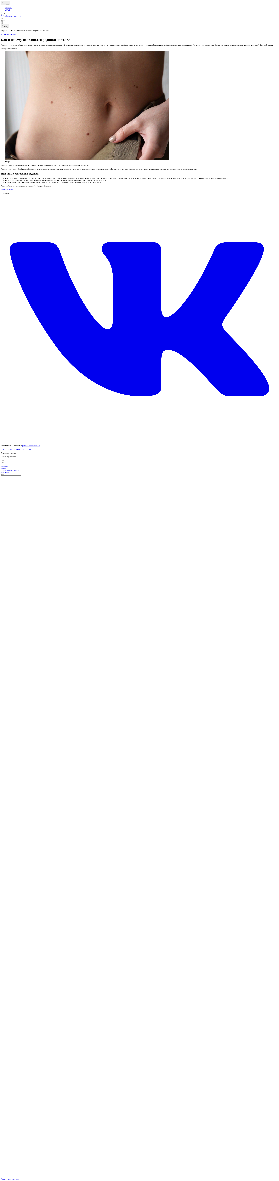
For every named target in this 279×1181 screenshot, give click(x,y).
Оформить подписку (13, 16)
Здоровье (14, 34)
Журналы (8, 8)
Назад (6, 4)
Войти (3, 16)
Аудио (7, 10)
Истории (28, 449)
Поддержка (11, 449)
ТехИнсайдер (6, 34)
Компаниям (20, 449)
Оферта (3, 449)
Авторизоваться (7, 190)
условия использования (31, 446)
